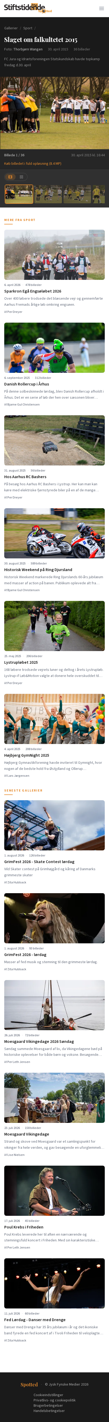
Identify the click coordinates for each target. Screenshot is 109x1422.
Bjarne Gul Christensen (23, 404)
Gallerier (11, 28)
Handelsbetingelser (49, 1411)
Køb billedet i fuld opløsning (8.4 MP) (32, 163)
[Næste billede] (101, 113)
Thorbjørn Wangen (28, 49)
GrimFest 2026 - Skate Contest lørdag (39, 862)
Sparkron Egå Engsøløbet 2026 (32, 291)
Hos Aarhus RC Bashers (25, 477)
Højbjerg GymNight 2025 (26, 755)
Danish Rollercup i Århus (26, 384)
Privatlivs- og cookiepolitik (55, 1400)
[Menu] (101, 8)
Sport (27, 28)
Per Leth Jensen (18, 1062)
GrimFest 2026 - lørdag (25, 955)
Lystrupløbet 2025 (21, 662)
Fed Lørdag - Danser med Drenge (35, 1320)
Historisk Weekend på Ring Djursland (38, 570)
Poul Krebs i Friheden (23, 1227)
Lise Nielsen (16, 1155)
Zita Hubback (16, 882)
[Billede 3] (77, 194)
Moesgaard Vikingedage (26, 1134)
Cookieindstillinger (48, 1395)
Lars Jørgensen (18, 776)
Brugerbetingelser (48, 1405)
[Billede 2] (48, 194)
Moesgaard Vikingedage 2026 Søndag (39, 1041)
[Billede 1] (19, 194)
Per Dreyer (14, 312)
